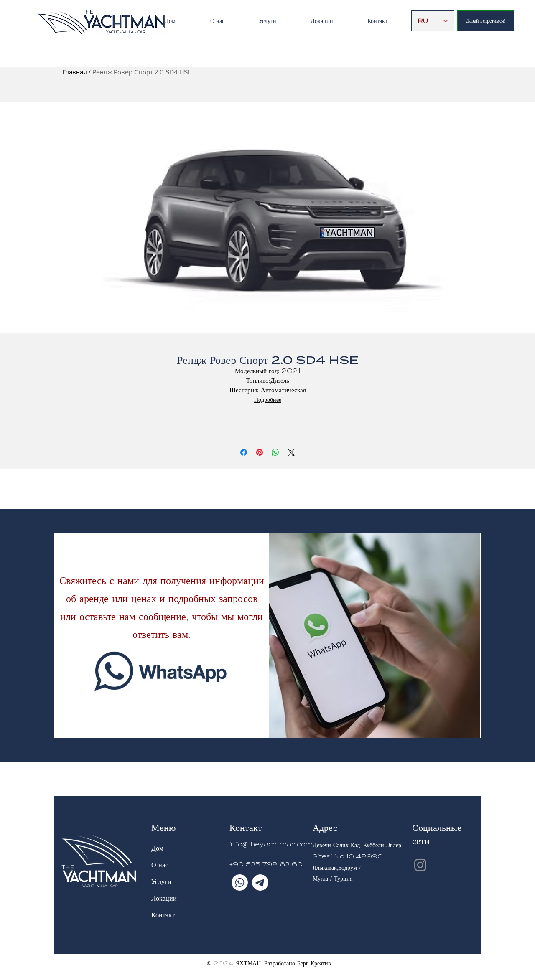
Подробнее (267, 399)
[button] (267, 21)
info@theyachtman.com (271, 844)
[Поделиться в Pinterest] (260, 452)
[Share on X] (291, 452)
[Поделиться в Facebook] (244, 452)
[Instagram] (420, 865)
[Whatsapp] (240, 882)
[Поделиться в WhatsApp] (275, 452)
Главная (75, 72)
